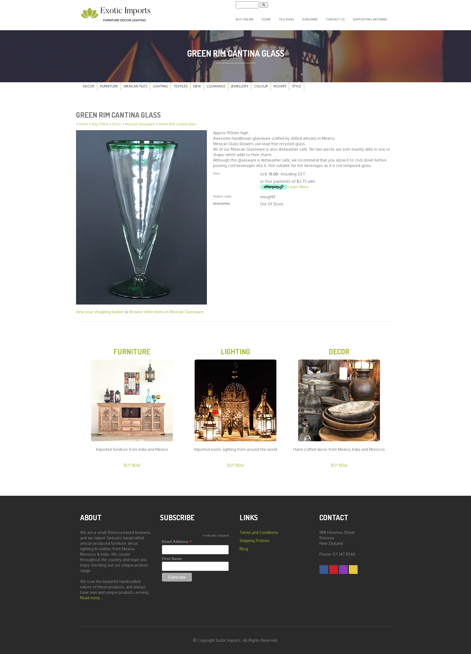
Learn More (298, 186)
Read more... (91, 597)
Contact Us (335, 19)
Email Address (177, 541)
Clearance (216, 86)
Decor (88, 86)
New (197, 86)
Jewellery (239, 86)
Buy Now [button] (132, 465)
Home (266, 19)
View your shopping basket (99, 311)
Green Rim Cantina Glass (177, 124)
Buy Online (244, 19)
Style (296, 86)
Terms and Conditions (259, 532)
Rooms (280, 86)
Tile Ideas (286, 19)
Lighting (160, 86)
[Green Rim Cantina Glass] (141, 217)
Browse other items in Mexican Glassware (166, 311)
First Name (172, 558)
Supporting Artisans (370, 19)
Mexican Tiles (135, 86)
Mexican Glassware (140, 124)
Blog (244, 548)
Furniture (109, 86)
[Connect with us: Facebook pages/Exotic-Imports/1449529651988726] (323, 569)
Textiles (181, 86)
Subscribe (310, 19)
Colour (261, 86)
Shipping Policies (255, 540)
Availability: (222, 203)
